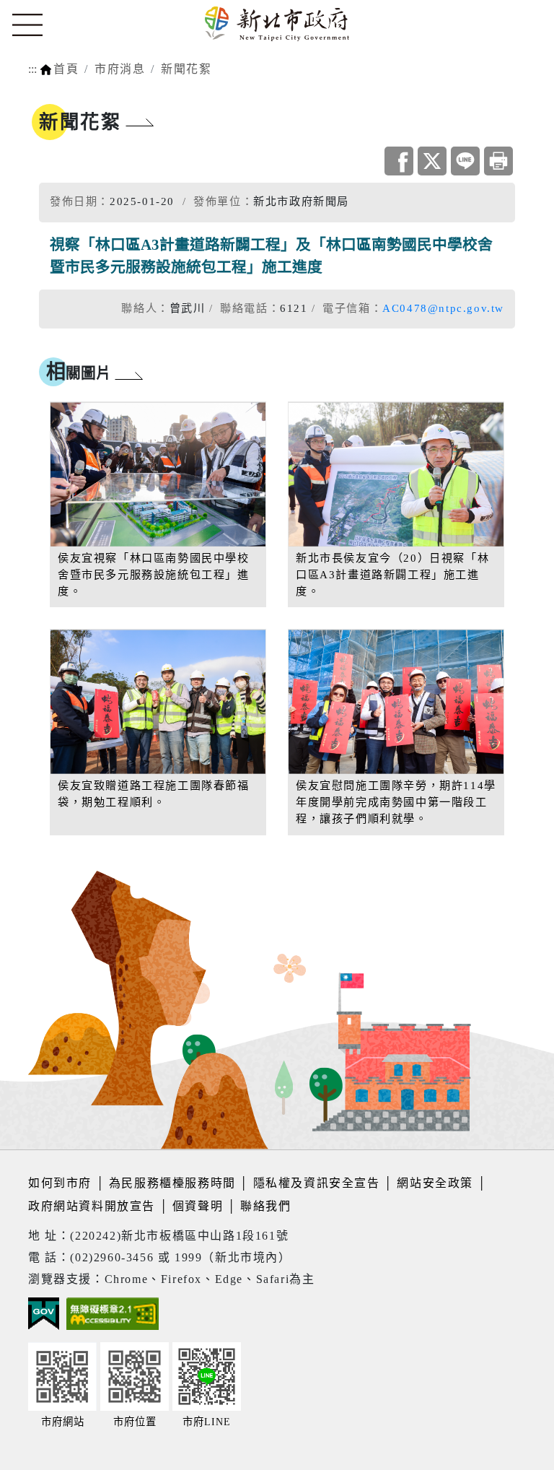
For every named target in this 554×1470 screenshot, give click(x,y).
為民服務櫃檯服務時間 (172, 1183)
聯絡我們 (265, 1206)
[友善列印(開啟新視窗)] (498, 161)
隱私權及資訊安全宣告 (316, 1183)
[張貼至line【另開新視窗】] (465, 161)
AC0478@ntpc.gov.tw (443, 308)
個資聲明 (197, 1206)
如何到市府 (62, 1183)
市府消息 (119, 69)
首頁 (66, 69)
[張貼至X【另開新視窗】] (432, 161)
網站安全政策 (435, 1183)
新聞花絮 (186, 69)
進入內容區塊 (38, 8)
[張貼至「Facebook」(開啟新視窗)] (398, 161)
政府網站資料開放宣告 (91, 1206)
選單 (27, 25)
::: (32, 69)
